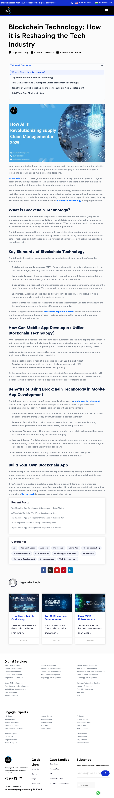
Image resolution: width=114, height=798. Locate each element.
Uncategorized (47, 559)
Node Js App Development (87, 675)
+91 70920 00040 (105, 3)
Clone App (73, 548)
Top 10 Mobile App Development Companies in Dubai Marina (37, 508)
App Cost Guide (28, 548)
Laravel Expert (46, 716)
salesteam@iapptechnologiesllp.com (24, 789)
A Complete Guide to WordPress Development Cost (34, 513)
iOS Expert (9, 737)
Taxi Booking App (56, 779)
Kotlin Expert (81, 725)
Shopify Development (13, 675)
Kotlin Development (48, 665)
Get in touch (27, 494)
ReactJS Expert (11, 743)
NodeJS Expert (46, 719)
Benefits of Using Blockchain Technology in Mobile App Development (48, 88)
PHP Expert (9, 716)
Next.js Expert (82, 728)
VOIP (79, 695)
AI (14, 548)
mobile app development (86, 401)
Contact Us (36, 784)
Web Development (67, 559)
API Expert (45, 725)
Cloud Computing (91, 548)
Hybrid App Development (50, 675)
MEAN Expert (82, 734)
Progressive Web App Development (91, 672)
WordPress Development (51, 668)
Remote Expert (11, 734)
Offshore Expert (83, 743)
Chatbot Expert (46, 722)
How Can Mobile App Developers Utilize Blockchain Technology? (45, 82)
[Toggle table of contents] (102, 65)
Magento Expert (11, 740)
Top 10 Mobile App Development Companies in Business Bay (37, 518)
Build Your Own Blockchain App (28, 93)
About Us (35, 769)
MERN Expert (82, 737)
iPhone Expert (82, 719)
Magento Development (14, 678)
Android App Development (15, 689)
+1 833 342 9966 (85, 3)
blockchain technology (69, 200)
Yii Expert (80, 716)
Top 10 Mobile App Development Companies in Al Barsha (36, 527)
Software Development (24, 559)
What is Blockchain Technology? (28, 72)
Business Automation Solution (88, 683)
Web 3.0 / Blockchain (85, 689)
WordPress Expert (12, 725)
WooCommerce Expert (14, 728)
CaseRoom (54, 764)
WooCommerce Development (17, 686)
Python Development (13, 672)
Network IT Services (84, 686)
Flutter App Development (87, 678)
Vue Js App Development (87, 668)
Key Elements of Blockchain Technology (32, 77)
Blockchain (58, 548)
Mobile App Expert (12, 722)
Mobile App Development (65, 553)
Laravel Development (13, 668)
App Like (44, 548)
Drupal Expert (82, 740)
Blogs (34, 779)
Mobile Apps (88, 553)
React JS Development (14, 683)
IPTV (51, 774)
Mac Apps (81, 692)
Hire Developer (42, 553)
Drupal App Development (51, 678)
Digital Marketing (21, 553)
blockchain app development (59, 311)
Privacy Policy (37, 789)
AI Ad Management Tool (59, 784)
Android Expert (10, 719)
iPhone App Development (51, 672)
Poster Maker (55, 769)
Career (34, 774)
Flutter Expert (46, 728)
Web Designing (11, 692)
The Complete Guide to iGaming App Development (33, 523)
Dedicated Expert (84, 722)
